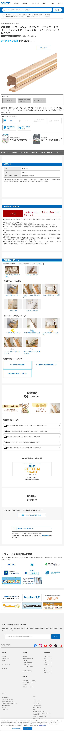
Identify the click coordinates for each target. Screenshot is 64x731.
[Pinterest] (50, 646)
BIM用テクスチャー (37, 701)
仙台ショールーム (48, 658)
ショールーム (47, 652)
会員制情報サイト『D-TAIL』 (29, 680)
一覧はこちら (40, 263)
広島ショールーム (48, 668)
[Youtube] (45, 646)
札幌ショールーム (48, 656)
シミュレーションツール (38, 711)
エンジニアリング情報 (28, 666)
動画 (34, 709)
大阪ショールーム (48, 666)
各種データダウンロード (7, 701)
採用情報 (4, 660)
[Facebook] (35, 646)
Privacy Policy (42, 725)
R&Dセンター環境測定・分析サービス (41, 716)
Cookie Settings (16, 728)
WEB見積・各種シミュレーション (9, 703)
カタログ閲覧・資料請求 (7, 699)
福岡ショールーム (48, 672)
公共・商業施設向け (28, 662)
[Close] (61, 721)
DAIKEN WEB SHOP (27, 670)
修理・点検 (4, 707)
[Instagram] (40, 646)
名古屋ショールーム (48, 664)
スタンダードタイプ (39, 100)
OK (27, 728)
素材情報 (25, 656)
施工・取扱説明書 (37, 707)
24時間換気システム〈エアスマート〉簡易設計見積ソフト (42, 713)
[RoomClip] (60, 646)
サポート (4, 693)
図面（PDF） (36, 703)
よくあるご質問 (5, 697)
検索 (57, 10)
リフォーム (26, 664)
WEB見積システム (27, 685)
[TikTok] (55, 646)
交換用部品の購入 (6, 705)
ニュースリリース (6, 664)
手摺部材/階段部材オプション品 (24, 100)
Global (5, 668)
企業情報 (4, 656)
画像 (34, 697)
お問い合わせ (5, 709)
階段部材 (9, 100)
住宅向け (26, 660)
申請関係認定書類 (37, 705)
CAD (34, 699)
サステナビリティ (6, 658)
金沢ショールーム (48, 660)
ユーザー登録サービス (28, 682)
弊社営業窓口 (45, 535)
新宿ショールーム (48, 662)
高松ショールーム (48, 670)
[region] (32, 725)
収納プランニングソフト (28, 687)
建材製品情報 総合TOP (28, 658)
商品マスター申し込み (38, 718)
